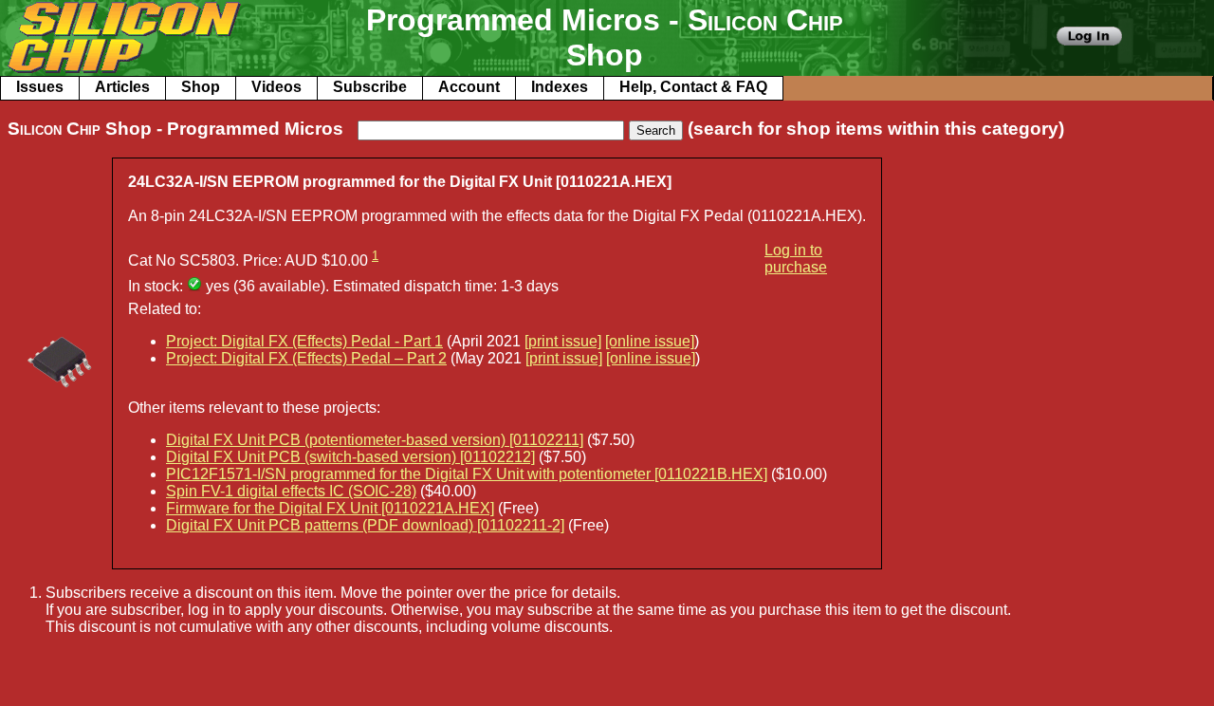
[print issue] (562, 341)
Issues (40, 87)
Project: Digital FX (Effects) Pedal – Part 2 (306, 358)
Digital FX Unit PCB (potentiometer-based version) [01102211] (374, 440)
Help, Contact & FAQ (693, 87)
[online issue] (649, 341)
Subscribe (370, 87)
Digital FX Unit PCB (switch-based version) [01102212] (350, 457)
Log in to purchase (795, 258)
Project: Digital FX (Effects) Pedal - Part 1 (304, 341)
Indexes (559, 87)
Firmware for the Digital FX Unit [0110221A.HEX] (330, 508)
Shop (200, 87)
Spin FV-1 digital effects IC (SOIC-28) (291, 491)
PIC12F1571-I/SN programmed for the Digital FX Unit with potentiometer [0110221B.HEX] (466, 474)
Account (469, 87)
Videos (276, 87)
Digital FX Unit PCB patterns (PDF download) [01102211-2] (365, 525)
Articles (122, 87)
